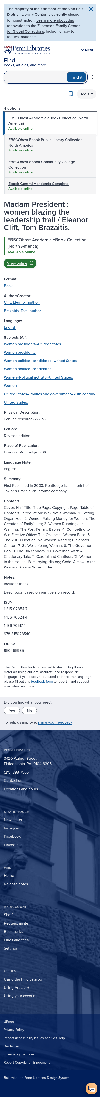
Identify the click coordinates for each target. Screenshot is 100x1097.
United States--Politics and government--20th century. (50, 394)
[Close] (91, 9)
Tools (85, 94)
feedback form (42, 681)
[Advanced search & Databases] (92, 77)
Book (8, 285)
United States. (16, 402)
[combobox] (35, 77)
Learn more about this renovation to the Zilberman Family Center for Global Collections (43, 25)
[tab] (50, 123)
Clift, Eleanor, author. (22, 302)
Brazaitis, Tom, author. (23, 310)
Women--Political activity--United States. (38, 377)
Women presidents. (20, 352)
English (10, 327)
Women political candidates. (28, 368)
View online (17, 263)
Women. (11, 385)
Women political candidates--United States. (41, 360)
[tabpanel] (50, 252)
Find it (76, 77)
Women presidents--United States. (33, 343)
